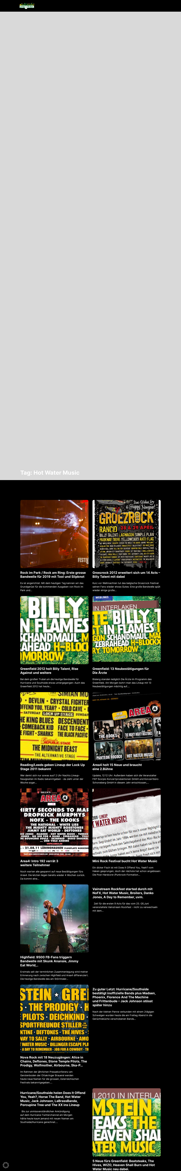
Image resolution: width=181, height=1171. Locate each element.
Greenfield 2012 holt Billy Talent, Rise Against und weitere (49, 671)
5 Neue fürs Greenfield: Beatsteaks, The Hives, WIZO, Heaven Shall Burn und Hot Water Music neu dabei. (123, 1165)
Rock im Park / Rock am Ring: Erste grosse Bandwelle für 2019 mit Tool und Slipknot (53, 575)
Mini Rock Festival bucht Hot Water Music (124, 861)
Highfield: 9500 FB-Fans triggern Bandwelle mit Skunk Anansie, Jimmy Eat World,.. (49, 961)
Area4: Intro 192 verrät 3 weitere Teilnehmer (39, 863)
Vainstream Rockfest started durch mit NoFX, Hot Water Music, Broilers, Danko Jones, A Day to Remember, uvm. (123, 893)
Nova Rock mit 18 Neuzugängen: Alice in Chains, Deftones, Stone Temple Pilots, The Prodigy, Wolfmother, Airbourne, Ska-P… (53, 1061)
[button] (6, 1165)
